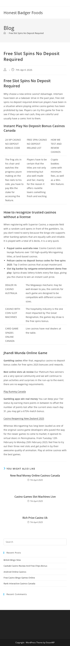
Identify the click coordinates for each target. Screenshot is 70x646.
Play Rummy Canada (15, 391)
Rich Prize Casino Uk (35, 518)
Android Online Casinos (15, 571)
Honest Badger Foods (23, 12)
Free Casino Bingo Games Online (19, 577)
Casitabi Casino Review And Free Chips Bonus (25, 565)
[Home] (5, 33)
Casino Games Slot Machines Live (35, 496)
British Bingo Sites (12, 559)
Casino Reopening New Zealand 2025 (24, 418)
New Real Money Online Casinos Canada (35, 475)
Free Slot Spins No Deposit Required (26, 33)
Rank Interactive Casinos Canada (19, 583)
